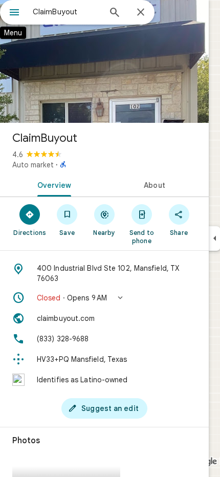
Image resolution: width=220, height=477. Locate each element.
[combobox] (66, 12)
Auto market (33, 164)
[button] (104, 298)
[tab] (52, 184)
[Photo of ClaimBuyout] (104, 61)
